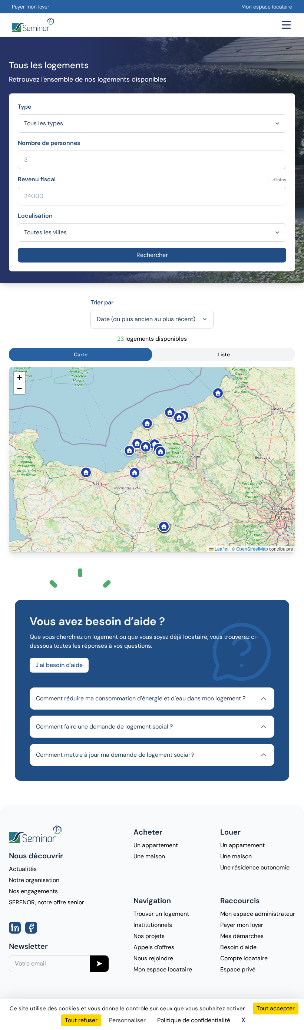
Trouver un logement (161, 914)
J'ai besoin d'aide (59, 665)
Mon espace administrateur (257, 914)
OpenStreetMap (252, 548)
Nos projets (149, 936)
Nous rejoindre (153, 958)
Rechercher (152, 255)
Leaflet (221, 548)
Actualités (23, 869)
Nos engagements (33, 891)
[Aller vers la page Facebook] (31, 928)
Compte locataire (244, 958)
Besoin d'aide (238, 947)
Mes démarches (242, 936)
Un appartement (155, 845)
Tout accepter (276, 1008)
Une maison (149, 856)
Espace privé (237, 969)
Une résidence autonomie (255, 867)
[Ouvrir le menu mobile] (286, 25)
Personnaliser (127, 1020)
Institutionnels (152, 925)
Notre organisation (34, 880)
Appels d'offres (153, 947)
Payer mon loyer (30, 6)
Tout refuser (81, 1020)
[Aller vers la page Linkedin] (15, 928)
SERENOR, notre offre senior (46, 902)
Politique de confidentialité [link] (193, 1020)
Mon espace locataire (266, 6)
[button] (167, 409)
